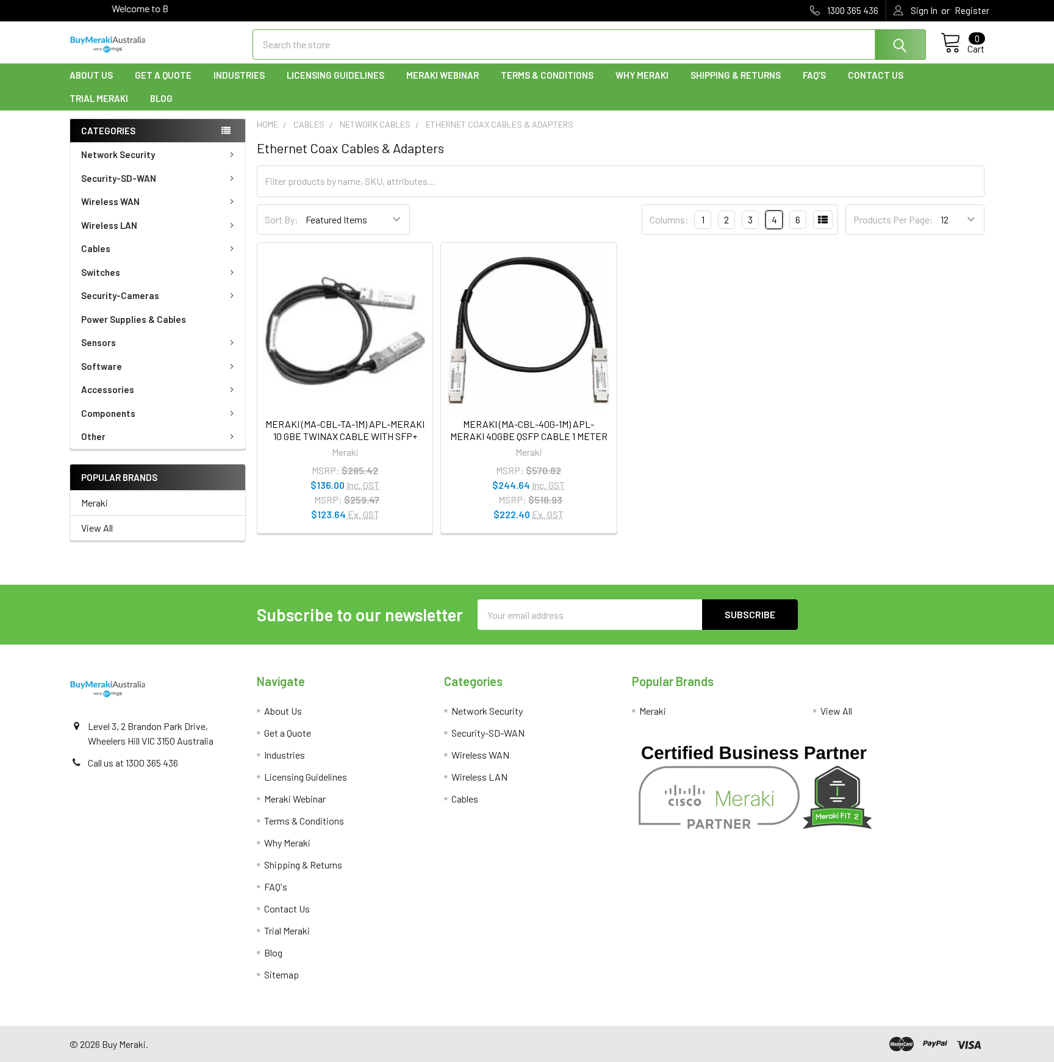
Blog (161, 98)
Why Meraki (642, 75)
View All (97, 527)
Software (101, 366)
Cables (95, 248)
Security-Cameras (120, 295)
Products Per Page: (893, 219)
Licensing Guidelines (335, 75)
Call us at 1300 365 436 (133, 762)
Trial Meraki (99, 98)
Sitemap (281, 974)
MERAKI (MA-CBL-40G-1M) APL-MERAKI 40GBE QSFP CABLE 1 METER (529, 430)
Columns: (669, 219)
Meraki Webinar (442, 75)
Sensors (98, 342)
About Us (91, 75)
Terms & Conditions (547, 75)
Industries (239, 75)
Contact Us (875, 75)
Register (972, 10)
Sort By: (281, 219)
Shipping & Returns (735, 75)
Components (108, 413)
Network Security (118, 154)
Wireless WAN (110, 201)
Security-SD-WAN (118, 178)
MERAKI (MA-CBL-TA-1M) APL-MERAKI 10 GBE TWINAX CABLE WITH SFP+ (345, 430)
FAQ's (814, 75)
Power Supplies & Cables (133, 319)
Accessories (107, 389)
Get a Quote (163, 75)
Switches (100, 272)
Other (93, 436)
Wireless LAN (109, 225)
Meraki (94, 502)
